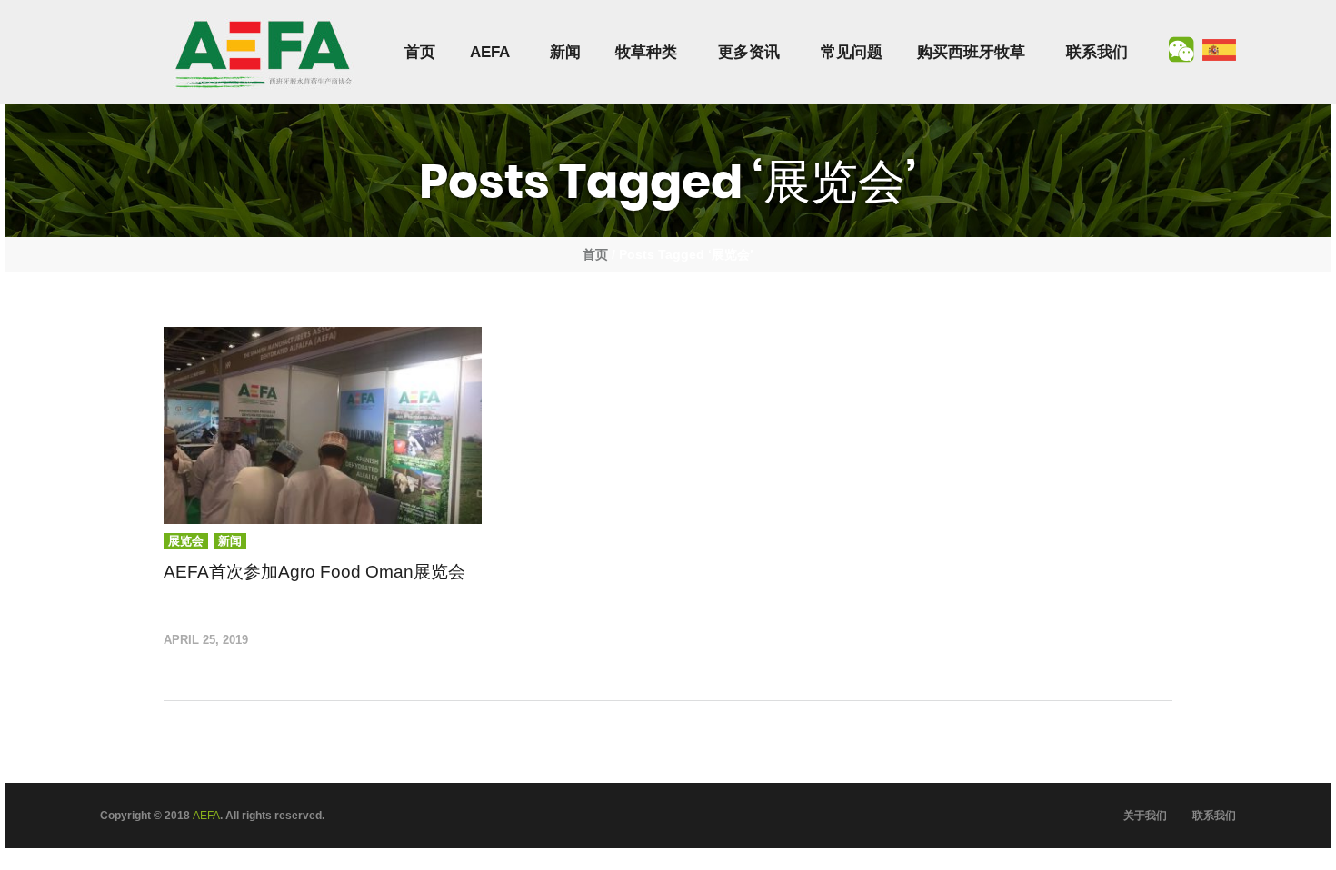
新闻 (565, 52)
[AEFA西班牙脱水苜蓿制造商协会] (263, 52)
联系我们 (1097, 52)
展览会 (186, 541)
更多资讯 (749, 52)
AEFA (489, 52)
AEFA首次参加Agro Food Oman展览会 (314, 571)
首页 (419, 52)
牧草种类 (646, 52)
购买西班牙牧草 (971, 52)
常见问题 (851, 52)
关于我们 (1145, 815)
